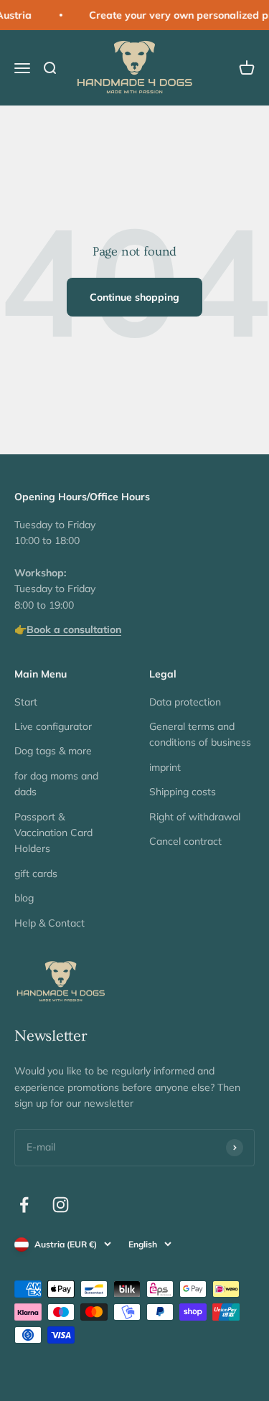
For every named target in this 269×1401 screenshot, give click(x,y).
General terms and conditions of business (200, 734)
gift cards (35, 873)
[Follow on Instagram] (60, 1204)
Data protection (185, 701)
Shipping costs (182, 791)
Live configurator (53, 726)
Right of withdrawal (194, 816)
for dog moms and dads (56, 783)
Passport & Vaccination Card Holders (53, 833)
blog (24, 897)
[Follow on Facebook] (24, 1204)
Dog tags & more (53, 750)
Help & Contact (49, 923)
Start (25, 701)
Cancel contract (185, 841)
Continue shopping (134, 297)
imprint (165, 767)
